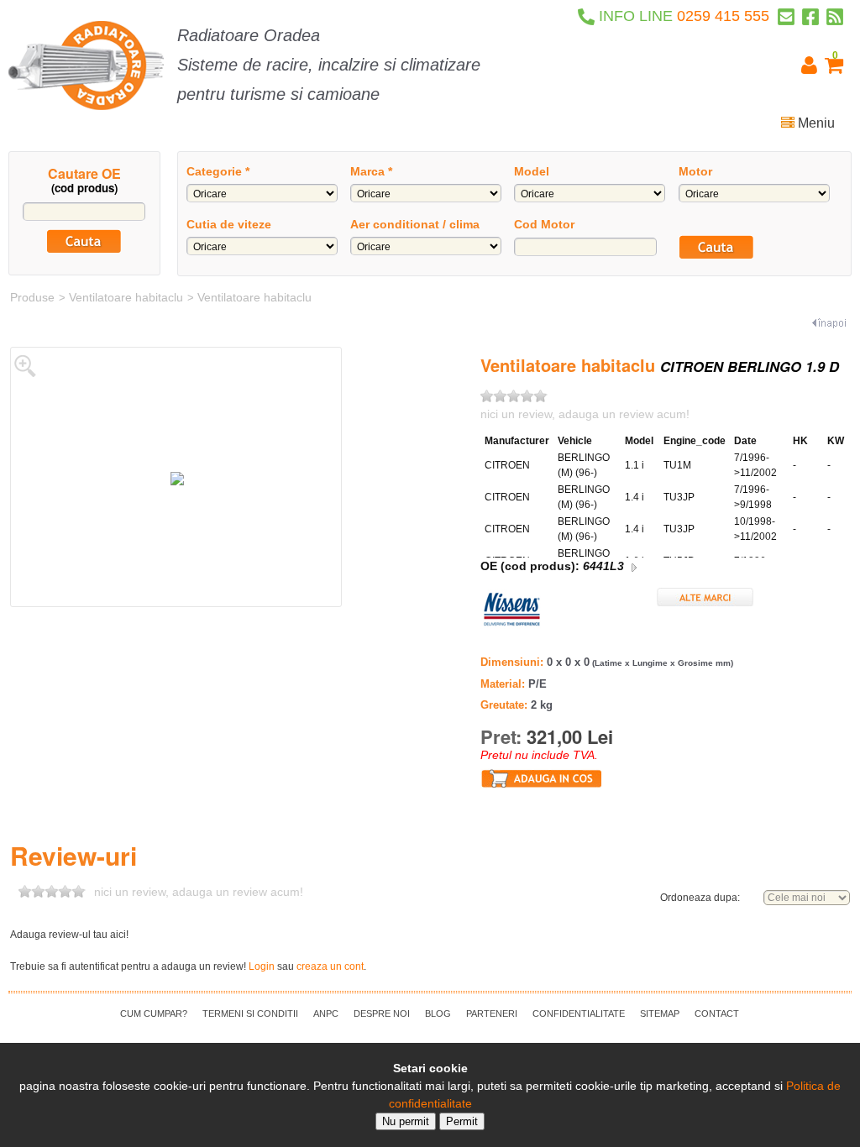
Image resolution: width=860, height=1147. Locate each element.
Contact (717, 1013)
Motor (695, 171)
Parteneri (491, 1013)
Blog (438, 1013)
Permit (462, 1121)
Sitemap (659, 1013)
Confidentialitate (578, 1013)
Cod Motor (544, 224)
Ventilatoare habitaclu (126, 297)
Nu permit (405, 1121)
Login (262, 966)
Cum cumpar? (153, 1013)
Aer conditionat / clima (415, 224)
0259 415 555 (684, 16)
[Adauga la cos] (541, 777)
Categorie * (217, 171)
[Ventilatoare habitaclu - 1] (177, 478)
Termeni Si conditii (250, 1013)
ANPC (325, 1013)
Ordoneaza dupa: (700, 897)
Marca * (371, 171)
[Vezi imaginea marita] (25, 365)
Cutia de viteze (228, 224)
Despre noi (382, 1013)
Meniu (814, 123)
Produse (32, 297)
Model (531, 171)
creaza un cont (330, 966)
